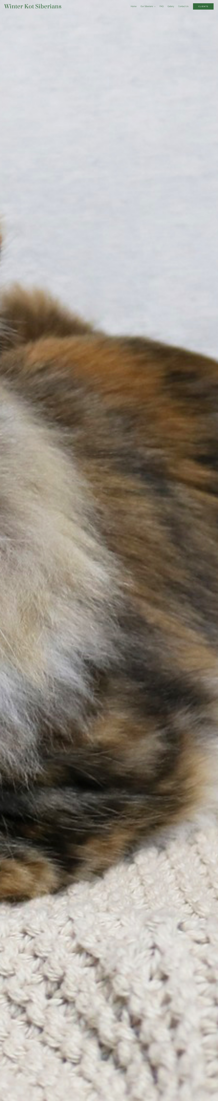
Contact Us (183, 6)
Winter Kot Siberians (33, 6)
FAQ (162, 6)
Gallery (171, 6)
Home (134, 6)
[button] (203, 6)
